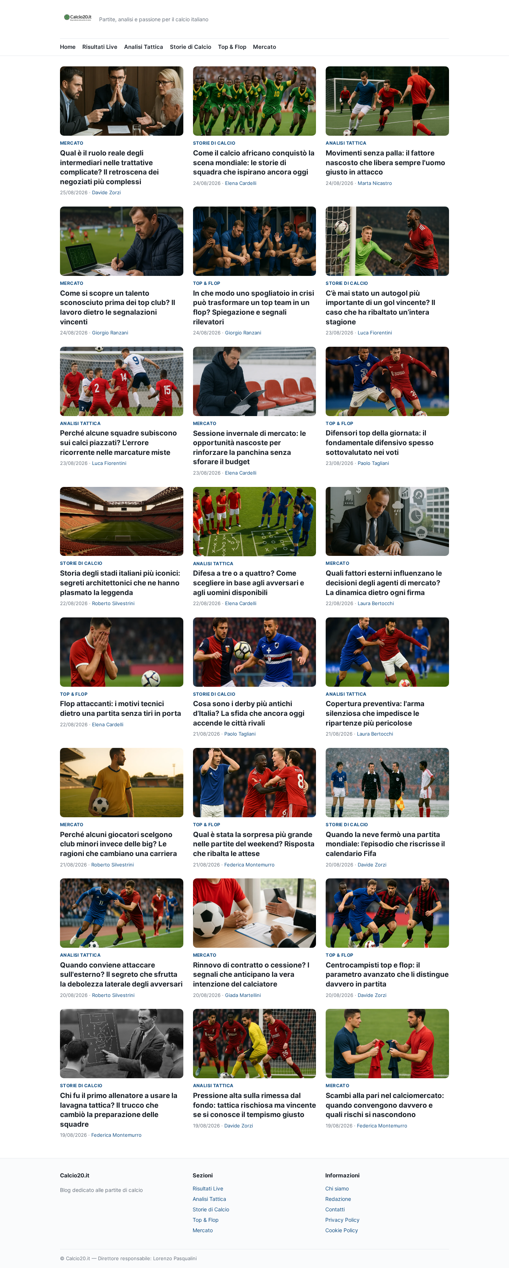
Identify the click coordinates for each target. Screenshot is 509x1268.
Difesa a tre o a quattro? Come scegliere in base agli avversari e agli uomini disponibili (248, 583)
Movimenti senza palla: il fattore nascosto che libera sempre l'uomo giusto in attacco (385, 162)
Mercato (264, 46)
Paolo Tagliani (373, 463)
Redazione (338, 1199)
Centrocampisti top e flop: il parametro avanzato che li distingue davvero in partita (387, 974)
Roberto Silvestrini (113, 603)
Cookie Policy (341, 1230)
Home (68, 46)
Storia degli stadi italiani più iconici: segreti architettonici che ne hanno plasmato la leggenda (120, 583)
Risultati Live (99, 46)
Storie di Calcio (190, 46)
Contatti (335, 1209)
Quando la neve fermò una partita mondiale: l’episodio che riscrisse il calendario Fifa (385, 844)
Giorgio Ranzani (110, 333)
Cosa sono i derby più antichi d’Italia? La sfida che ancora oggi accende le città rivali (248, 713)
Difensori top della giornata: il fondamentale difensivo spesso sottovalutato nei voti (380, 442)
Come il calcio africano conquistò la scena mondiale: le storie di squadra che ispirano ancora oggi (253, 162)
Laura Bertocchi (376, 603)
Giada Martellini (243, 995)
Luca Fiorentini (375, 333)
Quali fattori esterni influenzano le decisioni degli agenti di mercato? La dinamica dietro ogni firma (384, 583)
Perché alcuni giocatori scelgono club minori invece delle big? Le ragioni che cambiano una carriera (118, 844)
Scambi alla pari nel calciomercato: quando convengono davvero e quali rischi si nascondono (385, 1105)
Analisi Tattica (143, 46)
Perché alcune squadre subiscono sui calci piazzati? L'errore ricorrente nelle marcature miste (118, 442)
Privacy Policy (342, 1220)
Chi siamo (337, 1188)
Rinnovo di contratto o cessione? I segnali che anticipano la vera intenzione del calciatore (251, 974)
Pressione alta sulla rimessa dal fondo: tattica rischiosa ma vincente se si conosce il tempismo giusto (254, 1105)
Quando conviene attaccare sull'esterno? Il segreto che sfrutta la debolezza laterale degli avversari (121, 974)
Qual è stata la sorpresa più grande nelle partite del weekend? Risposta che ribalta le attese (253, 844)
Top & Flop (232, 46)
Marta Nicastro (375, 183)
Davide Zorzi (106, 192)
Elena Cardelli (240, 183)
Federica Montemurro (249, 865)
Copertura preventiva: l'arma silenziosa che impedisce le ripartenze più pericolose (375, 713)
